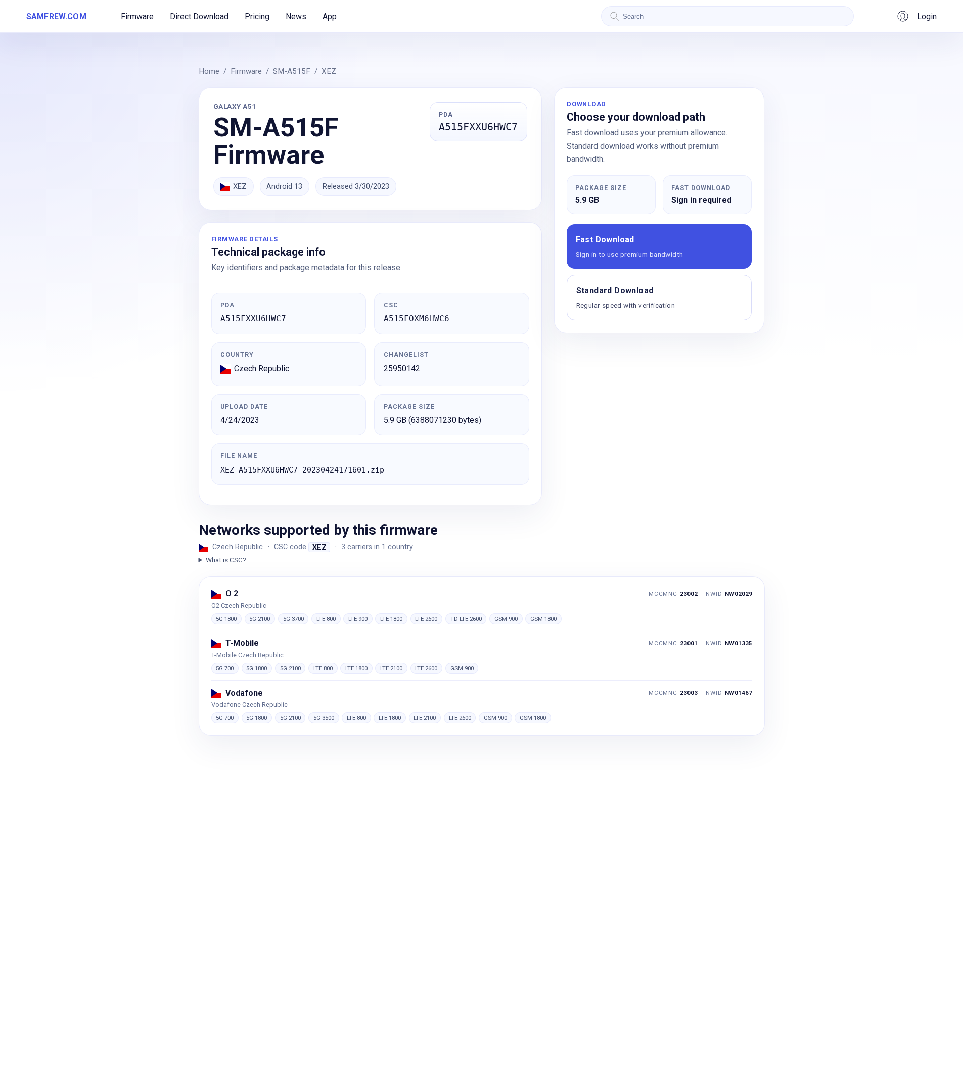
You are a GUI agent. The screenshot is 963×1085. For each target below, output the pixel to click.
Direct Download (199, 16)
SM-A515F (291, 71)
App (330, 16)
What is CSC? (226, 560)
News (296, 16)
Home (209, 71)
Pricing (257, 16)
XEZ (329, 71)
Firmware (137, 16)
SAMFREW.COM (56, 16)
